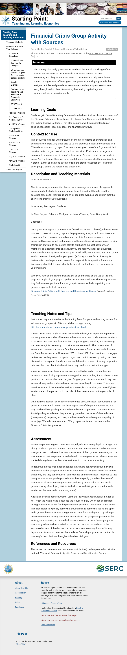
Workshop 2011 (15, 165)
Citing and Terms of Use (52, 603)
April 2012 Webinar (17, 161)
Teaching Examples (15, 83)
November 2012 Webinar (15, 143)
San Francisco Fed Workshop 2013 (17, 118)
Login (107, 1)
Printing (18, 597)
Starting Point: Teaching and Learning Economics (13, 35)
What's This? (21, 644)
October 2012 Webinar (14, 150)
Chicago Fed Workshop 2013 (15, 129)
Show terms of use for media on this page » (60, 620)
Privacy (18, 602)
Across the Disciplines (13, 54)
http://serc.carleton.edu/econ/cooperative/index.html (58, 327)
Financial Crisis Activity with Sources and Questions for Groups (63, 291)
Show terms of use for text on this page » (59, 615)
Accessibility (20, 593)
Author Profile (112, 49)
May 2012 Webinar (17, 156)
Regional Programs (17, 113)
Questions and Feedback (109, 22)
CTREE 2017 (16, 108)
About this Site (21, 588)
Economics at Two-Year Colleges (14, 47)
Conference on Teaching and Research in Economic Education (17, 94)
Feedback (19, 607)
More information (48, 625)
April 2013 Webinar (17, 124)
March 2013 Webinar (14, 136)
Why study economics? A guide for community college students (18, 74)
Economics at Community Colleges (17, 63)
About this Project (14, 169)
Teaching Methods (14, 42)
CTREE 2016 (16, 104)
